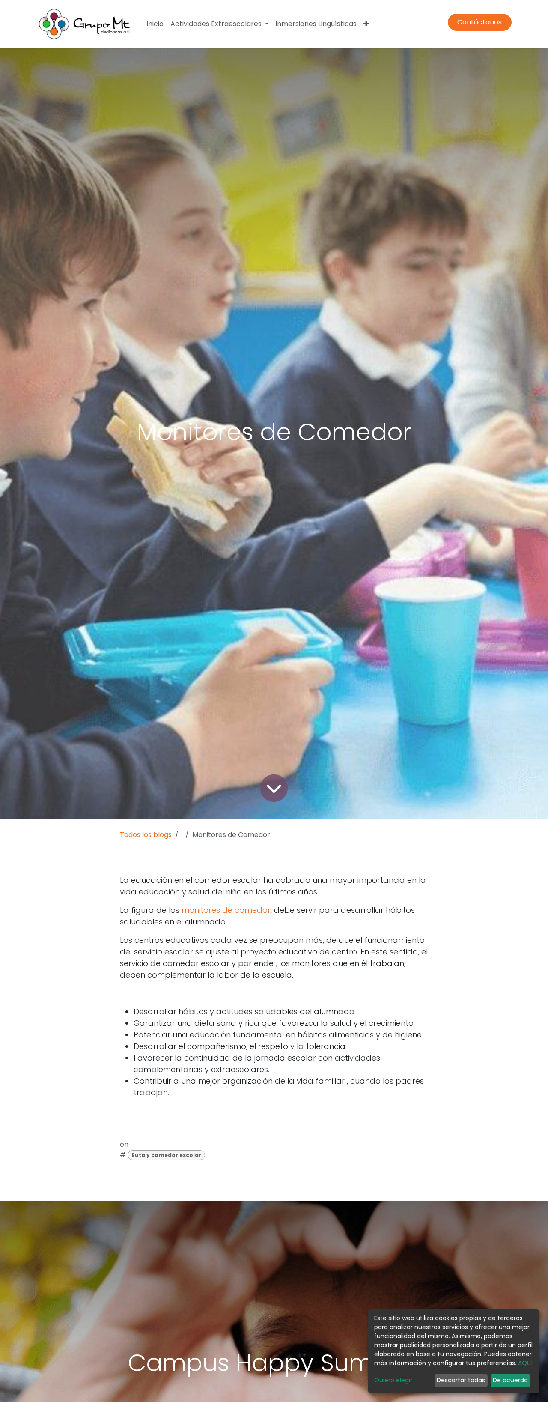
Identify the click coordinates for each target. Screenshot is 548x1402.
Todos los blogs (146, 835)
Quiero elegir (393, 1380)
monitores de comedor (226, 910)
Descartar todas (461, 1380)
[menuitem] (155, 24)
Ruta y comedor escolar (166, 1155)
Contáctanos (479, 22)
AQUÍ (525, 1363)
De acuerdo (510, 1380)
